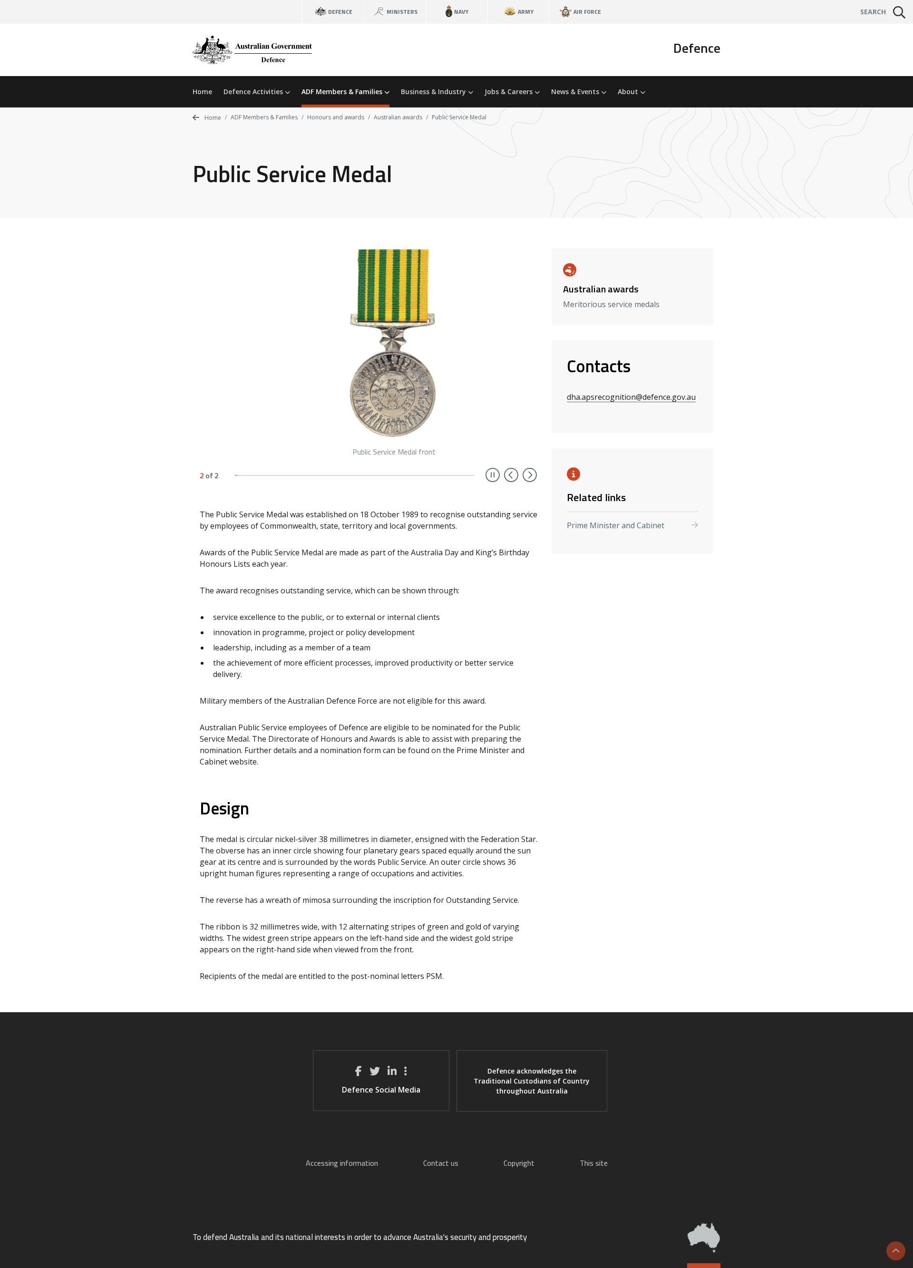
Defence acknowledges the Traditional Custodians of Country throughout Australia (532, 1080)
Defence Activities (254, 91)
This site (594, 1163)
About (629, 91)
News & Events (576, 91)
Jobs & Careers (509, 91)
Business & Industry (434, 91)
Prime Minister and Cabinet (615, 525)
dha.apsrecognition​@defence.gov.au (631, 397)
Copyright (519, 1163)
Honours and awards (335, 117)
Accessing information (342, 1163)
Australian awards (398, 117)
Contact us (440, 1163)
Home (202, 91)
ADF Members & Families (342, 91)
